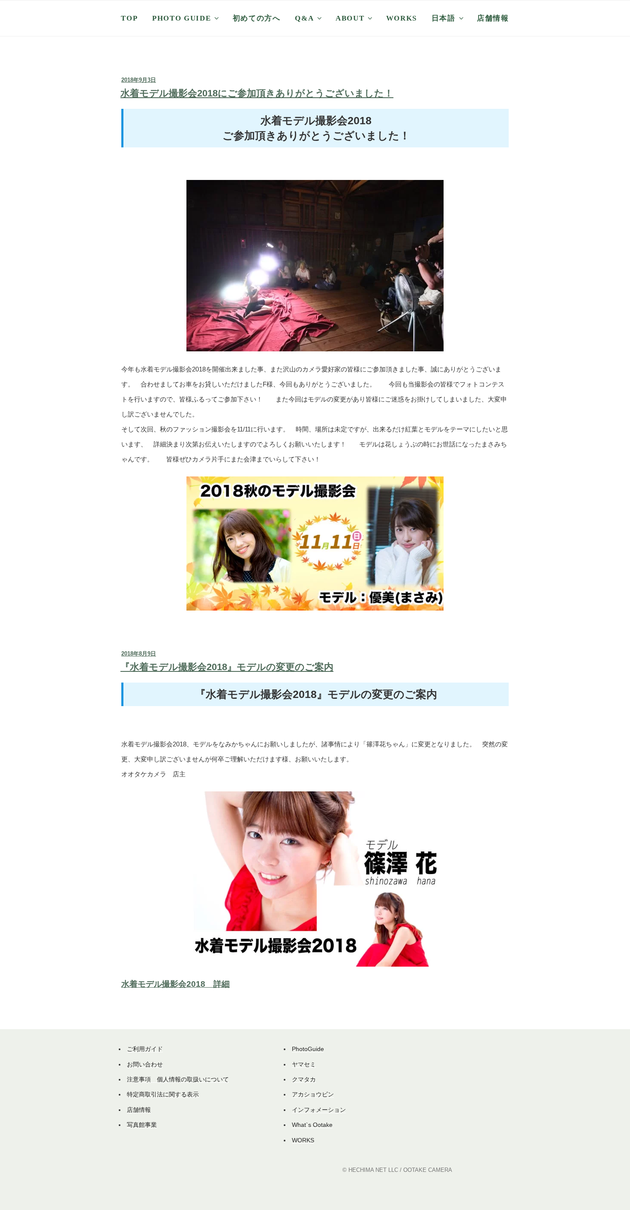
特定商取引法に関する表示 (163, 1094)
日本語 (444, 18)
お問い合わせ (145, 1064)
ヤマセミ (304, 1064)
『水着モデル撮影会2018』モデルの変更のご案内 (226, 667)
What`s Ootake (312, 1124)
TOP (129, 18)
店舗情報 (493, 18)
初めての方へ (257, 18)
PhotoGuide (308, 1048)
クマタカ (304, 1079)
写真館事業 (142, 1124)
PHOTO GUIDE (181, 18)
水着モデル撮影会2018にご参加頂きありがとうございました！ (256, 93)
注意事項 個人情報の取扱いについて (178, 1079)
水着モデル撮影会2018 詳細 (175, 983)
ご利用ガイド (145, 1048)
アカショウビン (313, 1094)
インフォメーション (319, 1109)
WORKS (401, 18)
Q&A (304, 18)
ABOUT (350, 18)
